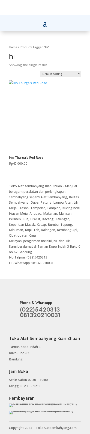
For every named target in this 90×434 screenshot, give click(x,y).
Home (13, 47)
